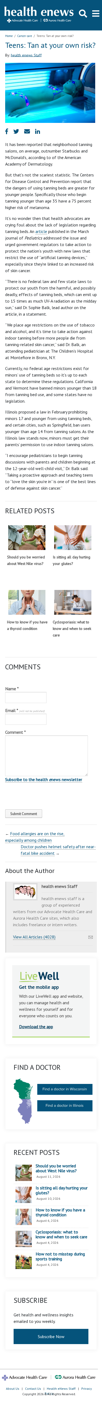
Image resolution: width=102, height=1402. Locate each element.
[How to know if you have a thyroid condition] (26, 602)
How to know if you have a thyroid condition (60, 1212)
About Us (12, 1389)
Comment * (15, 732)
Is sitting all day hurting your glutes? (62, 1190)
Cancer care (24, 36)
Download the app (36, 1026)
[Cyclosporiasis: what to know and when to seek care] (72, 602)
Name (12, 688)
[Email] (90, 936)
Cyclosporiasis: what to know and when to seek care (72, 629)
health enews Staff (26, 54)
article (41, 231)
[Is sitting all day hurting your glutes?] (72, 537)
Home (9, 36)
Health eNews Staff (61, 1389)
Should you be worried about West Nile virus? (56, 1168)
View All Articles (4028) (34, 937)
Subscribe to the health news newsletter (43, 779)
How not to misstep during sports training (60, 1256)
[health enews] (39, 15)
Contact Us (33, 1389)
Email (25, 710)
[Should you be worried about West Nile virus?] (26, 537)
